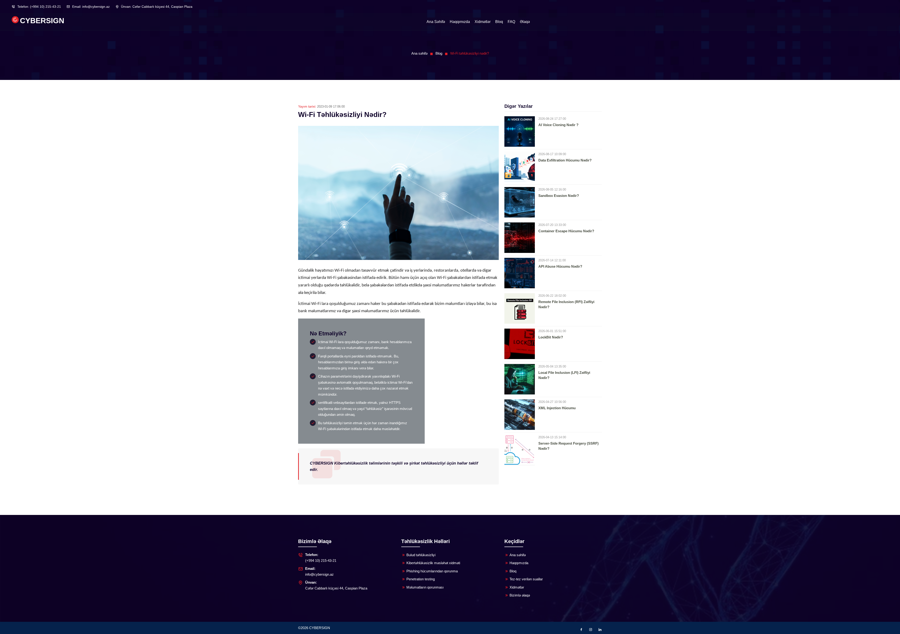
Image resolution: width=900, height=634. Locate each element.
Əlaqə (525, 22)
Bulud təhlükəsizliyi (420, 555)
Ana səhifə (436, 22)
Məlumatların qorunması (425, 587)
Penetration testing (420, 579)
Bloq (499, 22)
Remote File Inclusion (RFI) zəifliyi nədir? (566, 304)
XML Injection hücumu (557, 408)
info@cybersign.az (91, 6)
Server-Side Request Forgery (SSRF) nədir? (568, 446)
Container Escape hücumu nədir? (566, 231)
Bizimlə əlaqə (520, 595)
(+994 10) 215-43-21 (39, 6)
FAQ (511, 22)
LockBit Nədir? (550, 337)
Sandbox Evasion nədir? (558, 196)
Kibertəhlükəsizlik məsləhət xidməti (433, 563)
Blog (438, 53)
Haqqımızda (460, 22)
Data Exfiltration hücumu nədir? (565, 160)
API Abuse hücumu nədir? (560, 266)
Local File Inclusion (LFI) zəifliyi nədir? (564, 375)
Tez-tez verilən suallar (526, 579)
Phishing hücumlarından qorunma (432, 571)
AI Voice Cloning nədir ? (558, 125)
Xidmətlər (483, 22)
